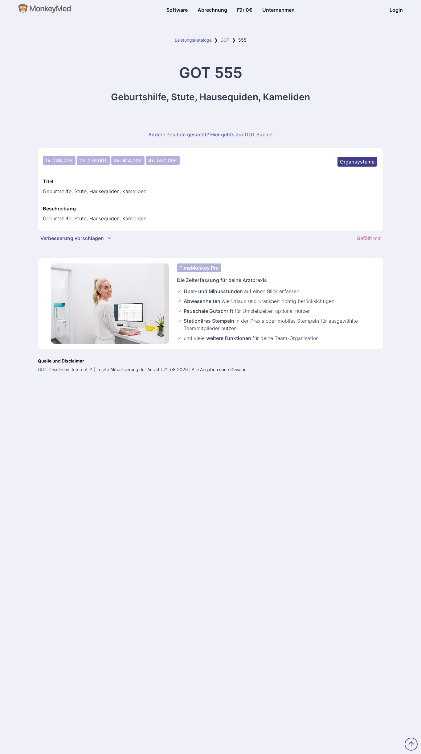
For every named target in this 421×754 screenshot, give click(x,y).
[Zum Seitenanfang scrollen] (411, 744)
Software (177, 10)
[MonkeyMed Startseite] (45, 10)
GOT (225, 40)
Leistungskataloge (193, 40)
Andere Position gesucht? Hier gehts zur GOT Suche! (210, 134)
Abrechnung (212, 10)
